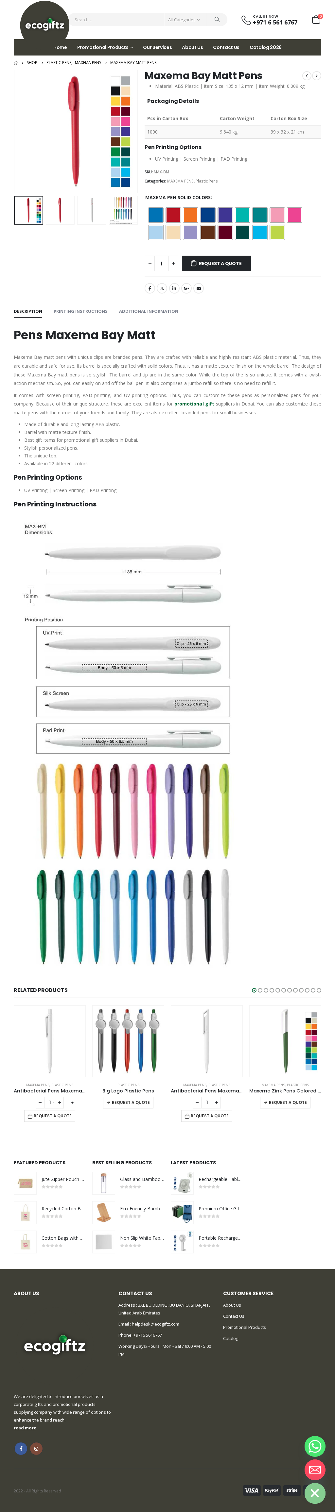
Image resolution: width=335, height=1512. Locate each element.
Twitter (162, 288)
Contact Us (226, 47)
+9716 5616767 (147, 1335)
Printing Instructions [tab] (81, 311)
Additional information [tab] (148, 311)
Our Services (157, 47)
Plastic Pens (207, 181)
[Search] (217, 19)
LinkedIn (174, 288)
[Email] (315, 1469)
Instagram (36, 1448)
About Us (192, 47)
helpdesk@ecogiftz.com (155, 1324)
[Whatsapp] (315, 1446)
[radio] (156, 215)
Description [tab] (28, 311)
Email (198, 288)
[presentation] (15, 131)
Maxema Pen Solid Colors (178, 197)
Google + (186, 288)
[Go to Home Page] (16, 63)
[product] (49, 1041)
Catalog (230, 1338)
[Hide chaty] (315, 1493)
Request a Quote (220, 263)
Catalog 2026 (266, 47)
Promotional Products (103, 47)
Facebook (150, 288)
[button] (254, 990)
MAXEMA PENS (180, 181)
